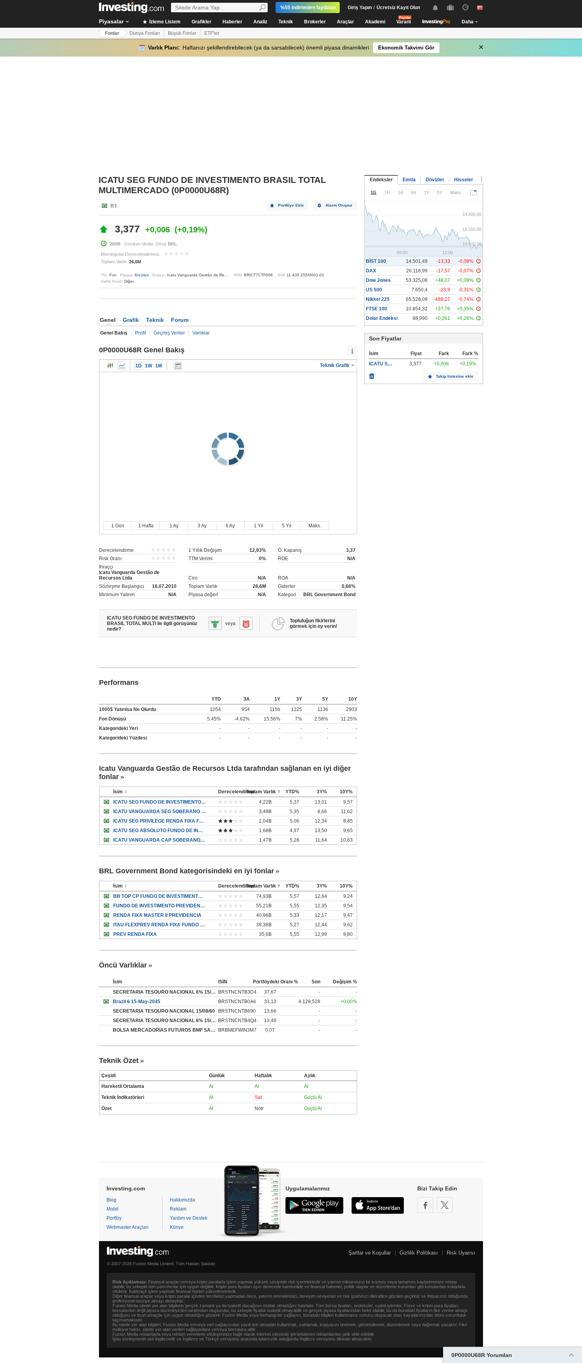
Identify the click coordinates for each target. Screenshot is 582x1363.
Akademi (375, 22)
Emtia (409, 179)
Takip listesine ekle (455, 376)
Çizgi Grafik (121, 365)
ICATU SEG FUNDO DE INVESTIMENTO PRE (159, 802)
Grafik (131, 320)
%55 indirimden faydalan (308, 7)
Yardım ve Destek (188, 1218)
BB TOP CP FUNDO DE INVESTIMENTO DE (159, 896)
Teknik (285, 22)
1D (138, 366)
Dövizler (435, 179)
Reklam (178, 1209)
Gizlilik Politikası (418, 1253)
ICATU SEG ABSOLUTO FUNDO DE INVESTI (159, 830)
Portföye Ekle (291, 205)
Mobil (112, 1209)
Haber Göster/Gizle (177, 365)
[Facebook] (425, 1205)
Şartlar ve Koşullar (369, 1253)
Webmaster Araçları (127, 1227)
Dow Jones (378, 280)
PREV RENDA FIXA (135, 934)
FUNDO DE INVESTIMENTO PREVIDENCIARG (159, 906)
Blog (111, 1200)
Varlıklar (201, 333)
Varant (403, 22)
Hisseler (463, 179)
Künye (177, 1227)
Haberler (232, 22)
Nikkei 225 (378, 299)
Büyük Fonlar (182, 33)
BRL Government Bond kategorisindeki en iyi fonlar (186, 871)
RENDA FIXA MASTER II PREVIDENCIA (157, 915)
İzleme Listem (164, 22)
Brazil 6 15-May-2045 (136, 1001)
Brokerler (315, 22)
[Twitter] (445, 1205)
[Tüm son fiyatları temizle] (372, 374)
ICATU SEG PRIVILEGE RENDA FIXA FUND (159, 821)
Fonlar (112, 33)
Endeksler (381, 179)
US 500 (374, 290)
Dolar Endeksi (382, 318)
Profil (140, 333)
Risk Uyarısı (461, 1253)
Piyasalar (111, 21)
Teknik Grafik (335, 365)
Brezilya (142, 275)
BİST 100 (376, 261)
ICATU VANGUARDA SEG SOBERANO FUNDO (159, 811)
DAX (371, 271)
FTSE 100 (376, 309)
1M (158, 366)
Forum (179, 320)
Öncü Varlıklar (123, 965)
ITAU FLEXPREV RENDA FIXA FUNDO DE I (159, 925)
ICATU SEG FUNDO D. (393, 364)
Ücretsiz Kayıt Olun (398, 7)
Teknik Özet (119, 1061)
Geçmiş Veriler (169, 333)
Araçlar (345, 22)
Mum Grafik (110, 365)
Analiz (260, 22)
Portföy (114, 1218)
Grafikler (201, 22)
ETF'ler (211, 33)
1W (148, 366)
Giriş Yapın (360, 7)
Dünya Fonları (144, 33)
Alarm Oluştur (338, 205)
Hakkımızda (182, 1200)
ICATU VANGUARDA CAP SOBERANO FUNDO (159, 840)
